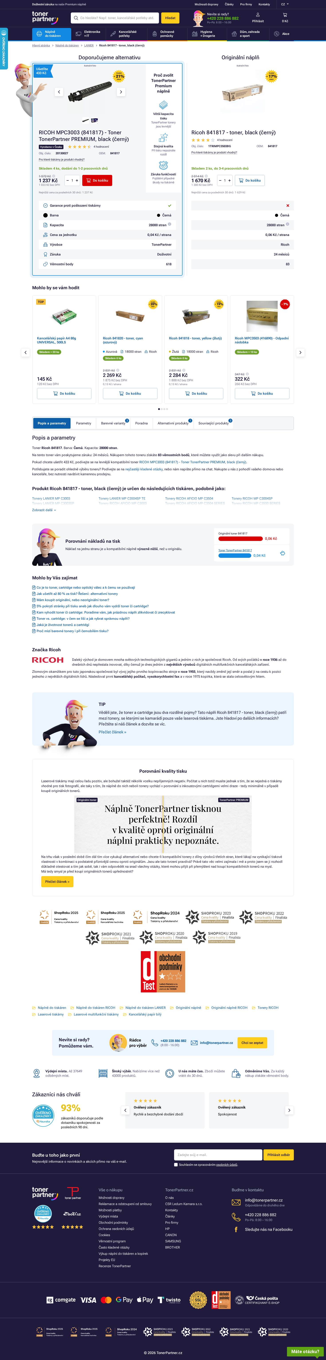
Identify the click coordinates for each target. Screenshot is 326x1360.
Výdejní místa (108, 1216)
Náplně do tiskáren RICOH (95, 1008)
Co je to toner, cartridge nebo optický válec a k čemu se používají (86, 588)
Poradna (141, 423)
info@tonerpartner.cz (216, 1043)
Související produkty (213, 423)
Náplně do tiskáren (67, 45)
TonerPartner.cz (179, 1190)
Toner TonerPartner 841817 (235, 550)
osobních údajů (226, 1164)
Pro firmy (246, 4)
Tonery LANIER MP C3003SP (53, 503)
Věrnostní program (112, 1241)
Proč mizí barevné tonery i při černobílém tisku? (72, 631)
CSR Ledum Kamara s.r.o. (183, 1204)
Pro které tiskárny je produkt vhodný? (214, 152)
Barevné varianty (113, 423)
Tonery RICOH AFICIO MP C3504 (189, 499)
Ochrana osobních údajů (116, 1229)
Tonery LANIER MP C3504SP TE (122, 499)
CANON (171, 1235)
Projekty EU (107, 1260)
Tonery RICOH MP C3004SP (252, 499)
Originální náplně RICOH (229, 1008)
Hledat (170, 18)
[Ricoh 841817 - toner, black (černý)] (242, 92)
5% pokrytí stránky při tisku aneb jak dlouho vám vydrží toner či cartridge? (93, 606)
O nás (169, 1198)
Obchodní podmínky (113, 1223)
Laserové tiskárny (51, 1014)
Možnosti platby (110, 1210)
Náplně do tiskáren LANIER (146, 1008)
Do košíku (253, 180)
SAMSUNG (173, 1241)
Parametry (83, 423)
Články (229, 4)
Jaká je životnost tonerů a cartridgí (63, 625)
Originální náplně (188, 1008)
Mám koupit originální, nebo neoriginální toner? (73, 600)
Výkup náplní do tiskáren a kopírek (123, 1254)
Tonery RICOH (268, 1008)
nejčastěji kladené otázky (144, 469)
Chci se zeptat (252, 1043)
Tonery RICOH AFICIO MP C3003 (123, 503)
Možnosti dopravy (206, 4)
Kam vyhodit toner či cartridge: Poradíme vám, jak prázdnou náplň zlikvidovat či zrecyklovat (106, 612)
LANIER (89, 45)
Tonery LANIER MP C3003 (51, 499)
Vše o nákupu (110, 1190)
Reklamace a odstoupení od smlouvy (125, 1204)
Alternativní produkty (173, 423)
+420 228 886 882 (223, 18)
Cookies (104, 1235)
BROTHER (172, 1247)
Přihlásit (258, 21)
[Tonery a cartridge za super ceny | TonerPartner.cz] (45, 18)
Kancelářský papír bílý (145, 1014)
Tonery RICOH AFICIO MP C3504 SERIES (195, 503)
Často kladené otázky (114, 1247)
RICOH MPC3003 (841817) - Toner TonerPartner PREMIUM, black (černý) (192, 462)
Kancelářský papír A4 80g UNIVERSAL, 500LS (56, 340)
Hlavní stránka (41, 45)
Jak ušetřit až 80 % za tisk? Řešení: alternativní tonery (77, 594)
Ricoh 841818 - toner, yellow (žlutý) (195, 338)
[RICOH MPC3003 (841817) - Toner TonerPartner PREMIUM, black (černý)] (90, 92)
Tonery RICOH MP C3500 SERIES (256, 503)
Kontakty (264, 4)
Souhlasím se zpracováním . (208, 1164)
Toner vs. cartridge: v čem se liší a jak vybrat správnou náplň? (83, 619)
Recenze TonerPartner (115, 1266)
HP (167, 1229)
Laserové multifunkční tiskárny (96, 1014)
